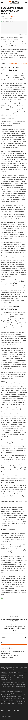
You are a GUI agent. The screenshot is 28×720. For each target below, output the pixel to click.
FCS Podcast (16, 710)
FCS (11, 40)
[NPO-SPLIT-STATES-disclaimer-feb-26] (14, 604)
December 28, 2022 (7, 18)
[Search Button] (26, 2)
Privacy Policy (4, 712)
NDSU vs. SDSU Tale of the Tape (17, 63)
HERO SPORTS (8, 716)
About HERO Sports (5, 710)
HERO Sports (14, 16)
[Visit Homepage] (14, 2)
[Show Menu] (2, 2)
